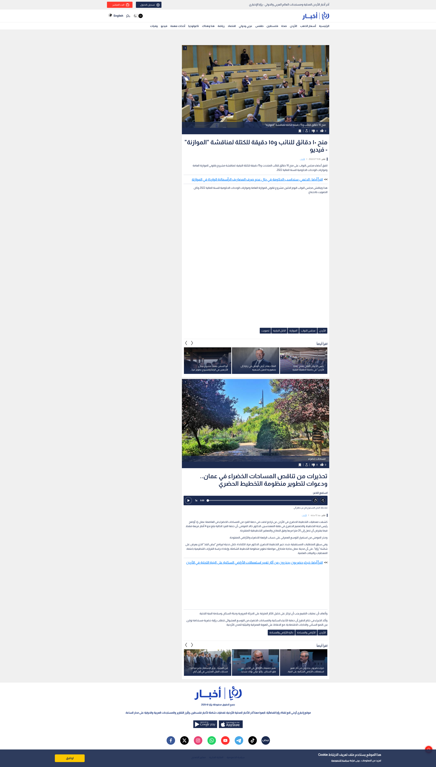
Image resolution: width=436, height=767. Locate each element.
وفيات (154, 26)
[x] (184, 740)
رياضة (221, 26)
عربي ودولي (245, 26)
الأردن (293, 26)
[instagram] (198, 740)
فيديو (164, 26)
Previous (192, 343)
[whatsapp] (211, 740)
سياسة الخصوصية (340, 760)
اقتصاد (232, 26)
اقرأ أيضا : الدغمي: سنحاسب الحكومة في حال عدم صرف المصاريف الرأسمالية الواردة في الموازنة (257, 179)
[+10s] (323, 500)
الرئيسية (324, 26)
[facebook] (171, 740)
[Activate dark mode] (138, 16)
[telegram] (239, 740)
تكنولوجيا (193, 26)
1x (196, 500)
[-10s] (315, 500)
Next (186, 343)
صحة (284, 26)
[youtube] (225, 740)
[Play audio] (188, 500)
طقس (259, 26)
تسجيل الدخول (147, 4)
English (118, 15)
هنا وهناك (208, 26)
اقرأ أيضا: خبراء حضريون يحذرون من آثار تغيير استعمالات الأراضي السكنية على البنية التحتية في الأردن (254, 562)
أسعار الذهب (308, 26)
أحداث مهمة (177, 26)
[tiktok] (252, 740)
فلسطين (272, 26)
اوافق (70, 758)
